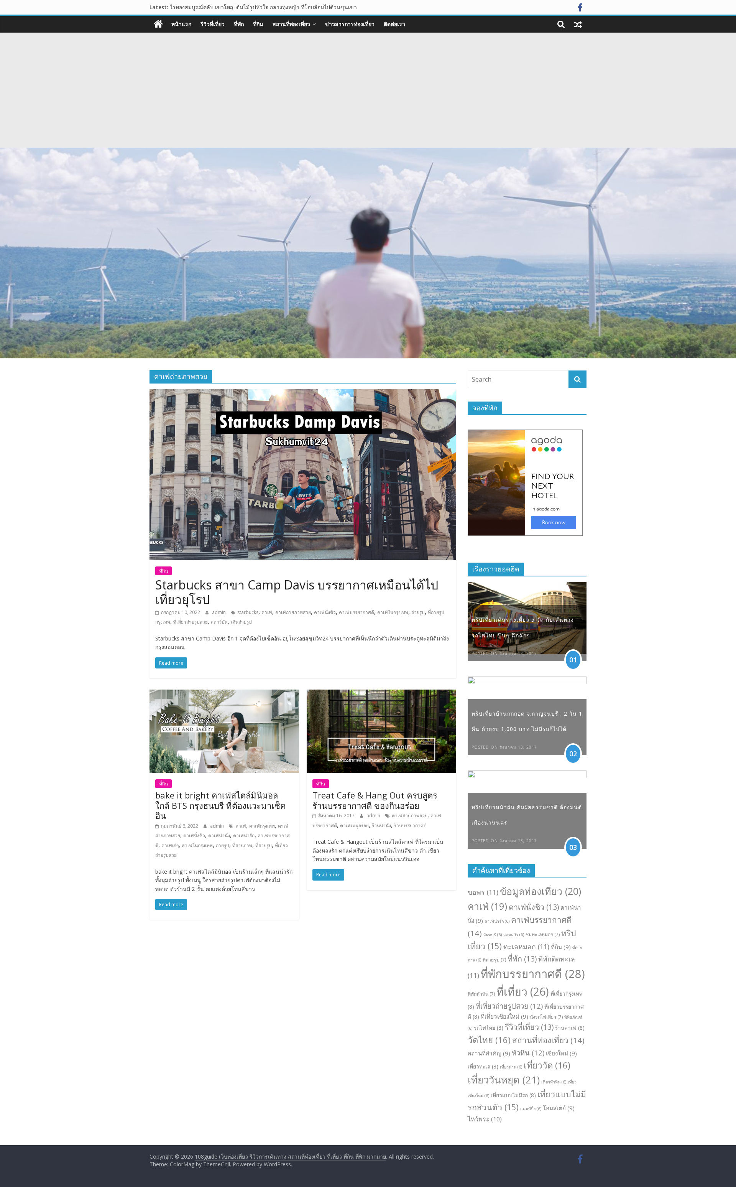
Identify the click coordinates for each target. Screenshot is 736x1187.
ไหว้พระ (485, 1119)
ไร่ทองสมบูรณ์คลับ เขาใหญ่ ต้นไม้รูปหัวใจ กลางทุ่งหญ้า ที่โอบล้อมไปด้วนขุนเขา (263, 7)
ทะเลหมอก (526, 946)
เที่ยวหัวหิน (553, 1082)
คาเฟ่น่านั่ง (219, 835)
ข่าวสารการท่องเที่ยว (350, 24)
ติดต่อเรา (394, 24)
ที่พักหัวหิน (481, 994)
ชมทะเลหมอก (543, 934)
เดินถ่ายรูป (241, 622)
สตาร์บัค (219, 622)
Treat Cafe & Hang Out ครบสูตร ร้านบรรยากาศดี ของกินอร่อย (374, 800)
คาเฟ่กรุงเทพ (262, 826)
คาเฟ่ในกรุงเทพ (392, 612)
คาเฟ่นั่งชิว (325, 612)
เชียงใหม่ (561, 1053)
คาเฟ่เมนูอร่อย (354, 825)
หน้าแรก (181, 24)
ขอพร (483, 892)
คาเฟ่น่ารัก (244, 835)
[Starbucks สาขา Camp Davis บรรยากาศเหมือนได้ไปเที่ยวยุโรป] (303, 394)
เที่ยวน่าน (511, 1067)
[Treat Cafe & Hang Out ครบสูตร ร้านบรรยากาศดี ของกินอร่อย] (381, 694)
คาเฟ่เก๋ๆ (170, 845)
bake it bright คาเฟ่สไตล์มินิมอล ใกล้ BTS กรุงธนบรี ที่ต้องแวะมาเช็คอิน (220, 805)
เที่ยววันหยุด (504, 1080)
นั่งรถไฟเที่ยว (546, 1017)
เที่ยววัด (547, 1065)
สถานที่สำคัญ (489, 1053)
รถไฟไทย (488, 1027)
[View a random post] (578, 24)
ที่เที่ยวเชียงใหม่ (504, 1016)
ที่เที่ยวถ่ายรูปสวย (190, 622)
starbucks (247, 612)
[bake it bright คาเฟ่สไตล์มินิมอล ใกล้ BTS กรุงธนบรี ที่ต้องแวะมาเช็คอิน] (224, 694)
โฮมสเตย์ (559, 1108)
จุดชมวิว (513, 934)
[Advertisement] (368, 90)
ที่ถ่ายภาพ (242, 845)
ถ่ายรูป (418, 612)
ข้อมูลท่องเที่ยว (540, 890)
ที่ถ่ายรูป (263, 845)
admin (219, 612)
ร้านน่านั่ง (381, 825)
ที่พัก (239, 24)
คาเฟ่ (266, 612)
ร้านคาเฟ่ (570, 1027)
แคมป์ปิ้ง (530, 1108)
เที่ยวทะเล (483, 1066)
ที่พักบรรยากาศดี (533, 973)
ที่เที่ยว (522, 991)
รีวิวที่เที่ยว (212, 24)
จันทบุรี (492, 934)
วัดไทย (489, 1040)
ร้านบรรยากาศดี (410, 825)
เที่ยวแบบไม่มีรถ (513, 1095)
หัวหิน (528, 1052)
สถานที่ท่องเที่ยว (291, 24)
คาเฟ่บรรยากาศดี (356, 612)
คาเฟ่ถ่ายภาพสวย (293, 612)
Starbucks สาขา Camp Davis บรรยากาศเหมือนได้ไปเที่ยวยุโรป (296, 591)
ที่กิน (258, 24)
